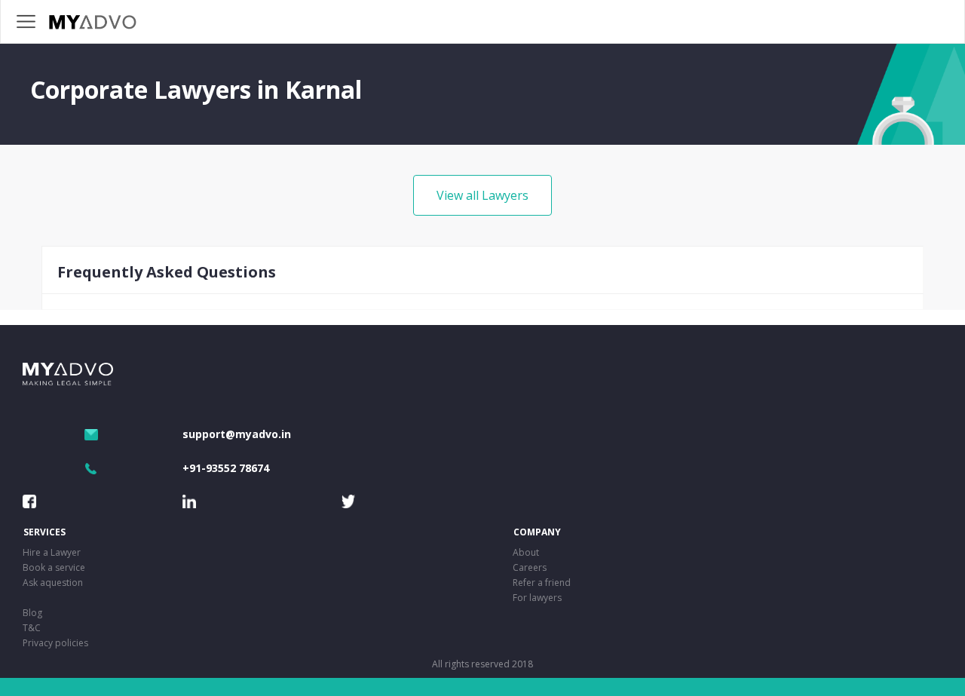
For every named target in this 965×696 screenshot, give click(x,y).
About (526, 552)
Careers (530, 567)
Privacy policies (55, 642)
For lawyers (537, 597)
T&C (32, 627)
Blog (32, 612)
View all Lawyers (482, 195)
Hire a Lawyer (52, 552)
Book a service (54, 567)
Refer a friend (542, 582)
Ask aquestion (53, 582)
